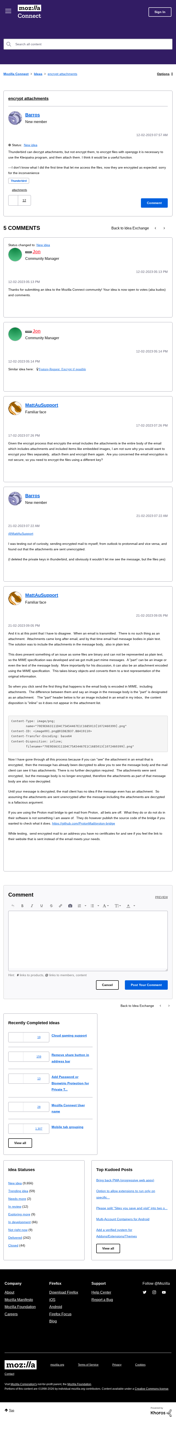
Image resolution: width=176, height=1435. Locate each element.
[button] (13, 200)
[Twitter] (145, 1301)
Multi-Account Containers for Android (125, 1228)
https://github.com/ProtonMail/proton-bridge (118, 826)
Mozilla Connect (30, 12)
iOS (51, 1308)
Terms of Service (90, 1374)
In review (15, 1209)
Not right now (18, 1232)
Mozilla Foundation (21, 1316)
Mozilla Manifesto (20, 1308)
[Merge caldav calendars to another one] (164, 227)
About (10, 1301)
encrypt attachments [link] (66, 74)
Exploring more (19, 1217)
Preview (162, 900)
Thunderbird (20, 180)
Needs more (17, 1201)
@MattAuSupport (21, 531)
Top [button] (12, 1424)
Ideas (40, 74)
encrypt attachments (27, 98)
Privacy (121, 1374)
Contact (10, 1383)
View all (20, 1146)
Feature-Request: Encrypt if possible (63, 367)
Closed (13, 1248)
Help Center (100, 1301)
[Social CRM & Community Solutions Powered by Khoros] (161, 1425)
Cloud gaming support (73, 1038)
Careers (11, 1323)
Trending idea (19, 1194)
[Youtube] (164, 1301)
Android (55, 1316)
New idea (31, 144)
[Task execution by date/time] (156, 227)
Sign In (159, 12)
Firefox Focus (60, 1323)
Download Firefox (63, 1301)
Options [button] (163, 74)
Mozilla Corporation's (25, 1393)
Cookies (145, 1374)
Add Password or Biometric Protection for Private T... (75, 1086)
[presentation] (12, 908)
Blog (52, 1330)
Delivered (15, 1240)
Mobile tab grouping (71, 1129)
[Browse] (9, 11)
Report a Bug (101, 1308)
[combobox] (88, 44)
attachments (21, 189)
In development (20, 1225)
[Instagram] (154, 1301)
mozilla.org (58, 1374)
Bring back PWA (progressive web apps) (127, 1183)
